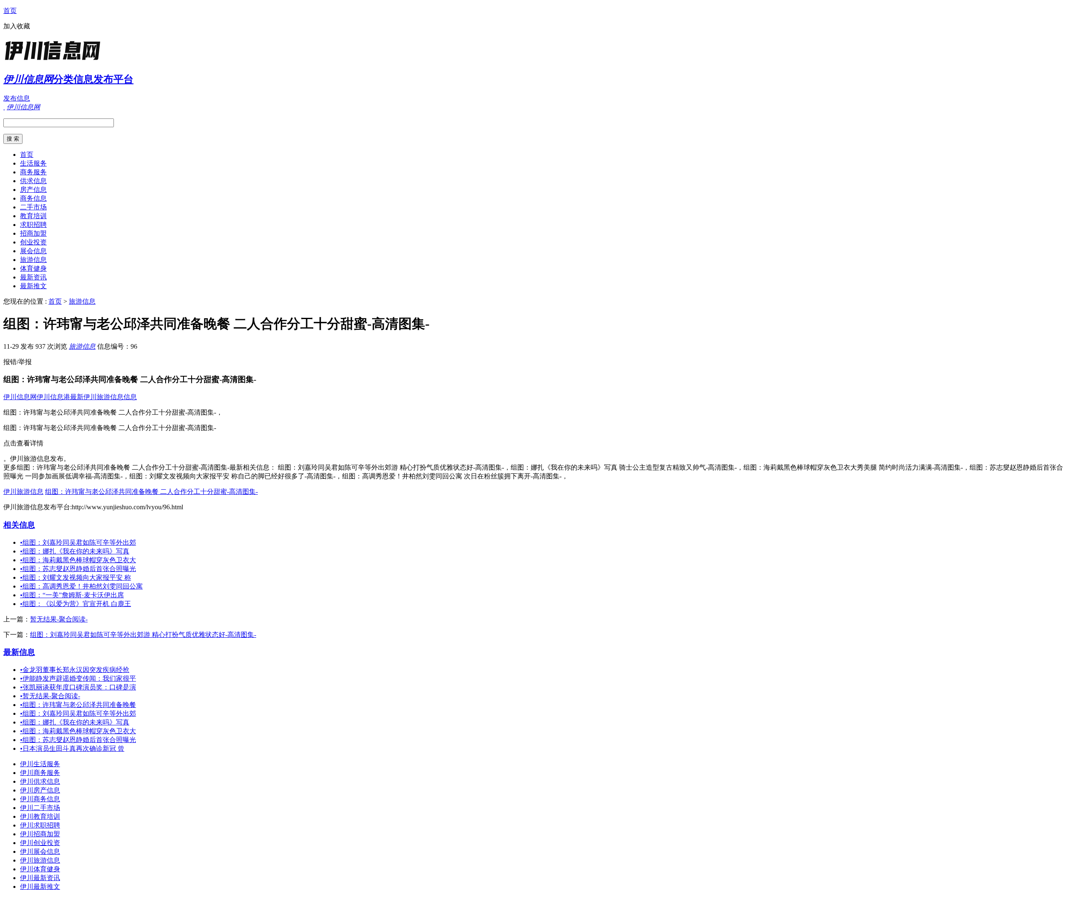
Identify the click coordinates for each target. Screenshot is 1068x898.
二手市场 (33, 207)
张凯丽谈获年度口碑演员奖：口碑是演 (78, 687)
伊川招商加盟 (40, 834)
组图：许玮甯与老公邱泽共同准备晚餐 (78, 704)
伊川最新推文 (40, 886)
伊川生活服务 (40, 763)
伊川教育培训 (40, 816)
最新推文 (33, 285)
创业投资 (33, 242)
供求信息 (33, 180)
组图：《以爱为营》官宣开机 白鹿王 (75, 603)
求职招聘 (33, 224)
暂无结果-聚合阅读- (59, 619)
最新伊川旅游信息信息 (103, 396)
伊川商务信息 (40, 798)
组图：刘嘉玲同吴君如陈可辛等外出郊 (78, 542)
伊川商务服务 (40, 772)
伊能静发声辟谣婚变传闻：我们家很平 (78, 678)
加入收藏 (16, 26)
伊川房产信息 (40, 790)
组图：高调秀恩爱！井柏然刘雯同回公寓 (81, 586)
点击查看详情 (23, 443)
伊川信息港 (53, 396)
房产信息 (33, 189)
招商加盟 (33, 233)
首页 (10, 10)
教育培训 (33, 215)
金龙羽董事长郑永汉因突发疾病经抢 (74, 669)
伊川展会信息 (40, 851)
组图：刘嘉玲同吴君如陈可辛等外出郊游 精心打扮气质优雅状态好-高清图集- (143, 634)
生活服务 (33, 163)
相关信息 (19, 525)
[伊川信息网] (55, 60)
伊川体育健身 (40, 869)
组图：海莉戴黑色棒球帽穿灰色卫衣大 (78, 559)
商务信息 (33, 198)
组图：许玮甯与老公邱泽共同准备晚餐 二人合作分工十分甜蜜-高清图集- (151, 491)
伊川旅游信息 (23, 491)
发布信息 (16, 98)
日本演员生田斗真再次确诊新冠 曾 (72, 748)
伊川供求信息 (40, 781)
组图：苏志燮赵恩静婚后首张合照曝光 (78, 568)
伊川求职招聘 (40, 825)
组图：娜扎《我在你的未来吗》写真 (74, 551)
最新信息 (19, 652)
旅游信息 (33, 259)
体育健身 (33, 268)
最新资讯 (33, 277)
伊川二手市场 (40, 807)
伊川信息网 (20, 396)
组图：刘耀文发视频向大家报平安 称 (75, 577)
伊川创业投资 (40, 842)
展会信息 (33, 250)
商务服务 (33, 172)
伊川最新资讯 (40, 877)
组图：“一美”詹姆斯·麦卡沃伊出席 (72, 595)
